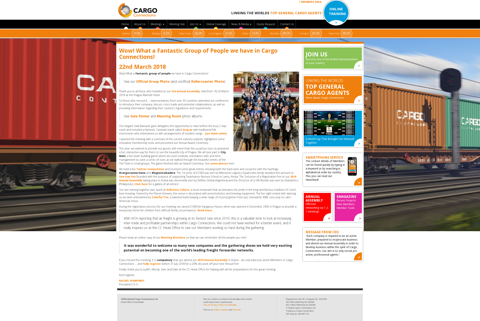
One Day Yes (127, 176)
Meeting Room (169, 116)
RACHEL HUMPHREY (131, 280)
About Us (140, 24)
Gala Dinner (140, 116)
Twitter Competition (150, 169)
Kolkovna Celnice (177, 189)
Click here (141, 184)
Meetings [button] (156, 24)
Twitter (216, 310)
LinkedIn (224, 310)
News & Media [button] (240, 24)
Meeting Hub (178, 24)
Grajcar (187, 129)
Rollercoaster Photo (207, 81)
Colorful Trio (160, 197)
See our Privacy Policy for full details (219, 305)
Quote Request (266, 24)
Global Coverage (216, 24)
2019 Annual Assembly (213, 260)
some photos (219, 163)
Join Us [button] (194, 24)
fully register (152, 264)
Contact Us (287, 24)
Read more (204, 210)
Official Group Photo (153, 81)
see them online (216, 133)
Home (126, 24)
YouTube (237, 310)
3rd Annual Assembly (186, 91)
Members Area (311, 2)
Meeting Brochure (173, 237)
